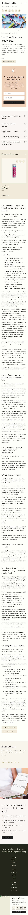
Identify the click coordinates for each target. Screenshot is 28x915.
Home (3, 6)
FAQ (14, 877)
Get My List (7, 837)
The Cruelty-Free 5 (9, 660)
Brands (7, 6)
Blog (14, 875)
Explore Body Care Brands (9, 731)
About (14, 884)
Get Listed (14, 890)
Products (14, 860)
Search (14, 865)
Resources (14, 872)
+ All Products (5, 195)
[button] (21, 154)
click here (20, 370)
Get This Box (19, 912)
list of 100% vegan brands (14, 526)
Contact (14, 887)
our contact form (9, 722)
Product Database (15, 537)
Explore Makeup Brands (9, 727)
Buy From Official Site (8, 61)
